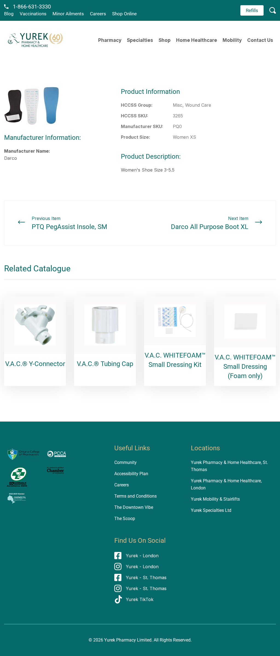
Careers (98, 13)
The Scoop (124, 518)
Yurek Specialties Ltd (211, 510)
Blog (9, 13)
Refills (252, 10)
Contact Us (260, 40)
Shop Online (124, 13)
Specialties (140, 40)
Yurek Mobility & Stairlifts (215, 499)
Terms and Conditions (135, 496)
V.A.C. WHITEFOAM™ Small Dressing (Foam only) (245, 366)
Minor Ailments (68, 13)
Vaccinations (33, 13)
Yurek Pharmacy (120, 640)
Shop (165, 40)
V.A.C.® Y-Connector (35, 364)
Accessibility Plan (131, 473)
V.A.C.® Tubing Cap (105, 364)
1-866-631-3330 (32, 6)
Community (125, 462)
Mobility (232, 40)
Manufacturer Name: (27, 151)
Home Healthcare (196, 40)
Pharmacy (109, 40)
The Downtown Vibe (133, 507)
